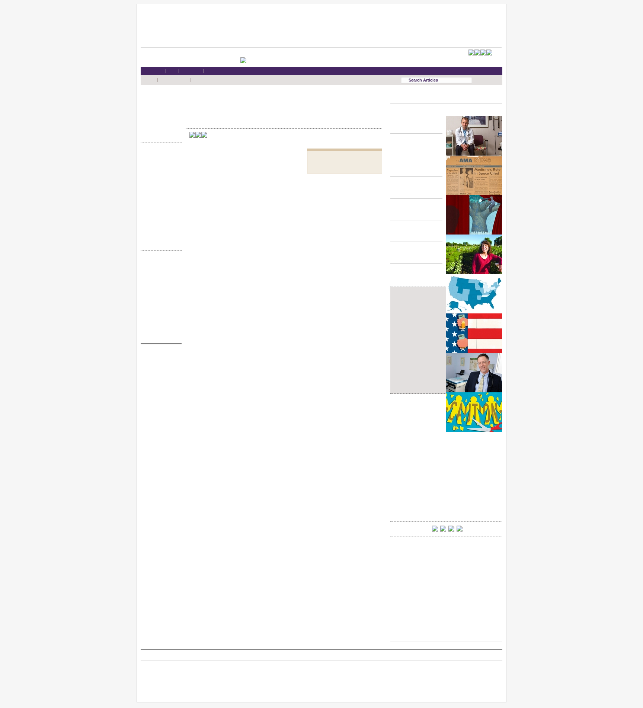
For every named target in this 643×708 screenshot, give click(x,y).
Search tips (159, 278)
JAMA (159, 372)
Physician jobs (159, 400)
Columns (159, 228)
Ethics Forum (159, 163)
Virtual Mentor (159, 393)
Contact (159, 335)
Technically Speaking (159, 184)
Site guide (159, 314)
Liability (159, 120)
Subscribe (159, 285)
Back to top (284, 297)
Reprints (159, 306)
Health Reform (159, 98)
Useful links (159, 321)
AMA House (159, 127)
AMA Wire (159, 357)
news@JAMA (159, 386)
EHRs (159, 105)
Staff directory (159, 292)
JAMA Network (159, 379)
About (159, 328)
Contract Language (159, 156)
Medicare (159, 113)
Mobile (159, 270)
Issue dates (159, 213)
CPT (159, 364)
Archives (159, 235)
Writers (159, 242)
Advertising (159, 299)
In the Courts (159, 170)
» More (159, 134)
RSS (159, 263)
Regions (159, 220)
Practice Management (159, 177)
